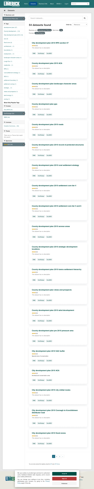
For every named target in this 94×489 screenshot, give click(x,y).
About (52, 4)
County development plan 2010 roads (47, 124)
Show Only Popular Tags (11, 102)
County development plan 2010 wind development (53, 310)
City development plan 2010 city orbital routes (51, 390)
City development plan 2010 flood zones (49, 433)
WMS (34, 53)
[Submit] (87, 3)
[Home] (4, 10)
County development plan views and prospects (52, 289)
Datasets (33, 4)
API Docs (57, 464)
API (51, 464)
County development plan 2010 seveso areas (51, 226)
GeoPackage (41, 53)
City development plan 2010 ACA (45, 370)
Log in (66, 4)
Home (26, 4)
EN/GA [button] (59, 4)
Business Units (43, 4)
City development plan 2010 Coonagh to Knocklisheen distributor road (55, 411)
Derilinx (80, 480)
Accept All (64, 473)
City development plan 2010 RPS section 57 (50, 43)
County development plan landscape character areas (54, 83)
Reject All (64, 478)
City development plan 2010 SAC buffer (48, 351)
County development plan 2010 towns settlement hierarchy (56, 269)
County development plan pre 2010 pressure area (52, 330)
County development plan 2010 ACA (47, 63)
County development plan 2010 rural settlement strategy (55, 165)
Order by (69, 24)
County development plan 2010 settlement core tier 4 (54, 185)
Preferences (64, 483)
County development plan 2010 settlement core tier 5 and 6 (56, 206)
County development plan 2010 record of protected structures (58, 144)
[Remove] (50, 30)
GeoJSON (49, 53)
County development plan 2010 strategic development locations (54, 247)
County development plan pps (44, 104)
